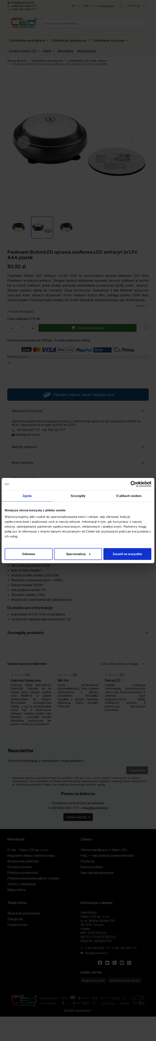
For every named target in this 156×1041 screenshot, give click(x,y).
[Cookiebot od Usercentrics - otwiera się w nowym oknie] (133, 484)
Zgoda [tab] (27, 496)
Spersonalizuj (76, 553)
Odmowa (28, 553)
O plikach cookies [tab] (129, 496)
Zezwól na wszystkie (127, 553)
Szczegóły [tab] (78, 496)
